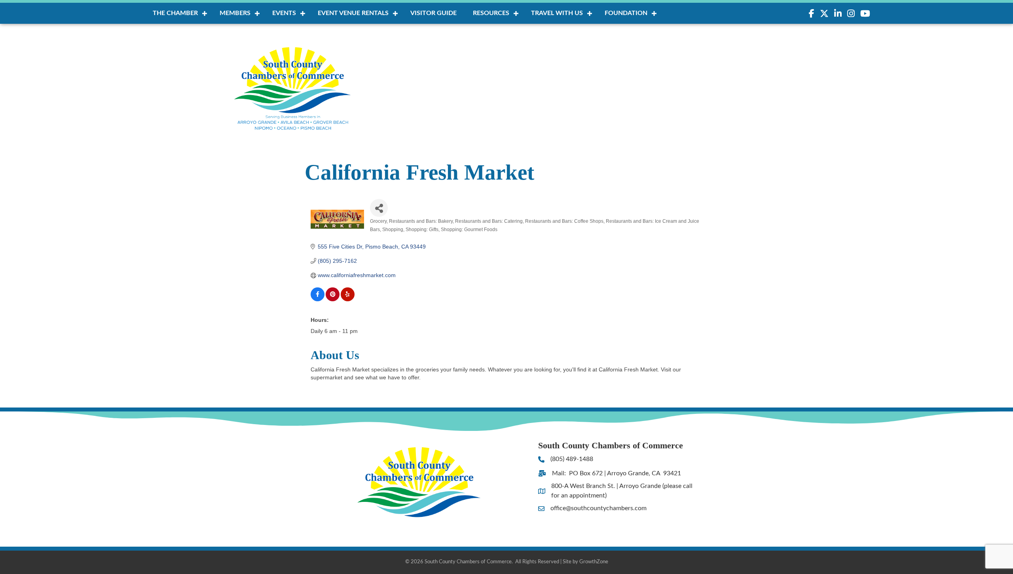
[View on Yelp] (348, 299)
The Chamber (175, 13)
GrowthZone (593, 561)
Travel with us (557, 13)
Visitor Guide (433, 13)
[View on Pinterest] (333, 299)
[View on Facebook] (317, 299)
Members (235, 13)
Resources (491, 13)
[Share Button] (379, 208)
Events (284, 13)
